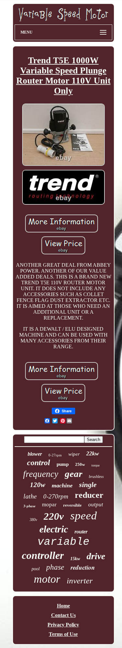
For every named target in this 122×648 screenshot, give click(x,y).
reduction (83, 567)
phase (55, 567)
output (95, 504)
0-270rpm (55, 496)
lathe (30, 496)
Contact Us (63, 615)
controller (43, 555)
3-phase (29, 506)
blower (35, 454)
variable (63, 542)
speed (83, 515)
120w (37, 485)
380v (33, 519)
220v (54, 516)
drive (96, 556)
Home (63, 605)
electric (53, 529)
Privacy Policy (63, 624)
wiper (74, 454)
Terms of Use (63, 634)
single (88, 485)
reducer (89, 495)
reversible (72, 505)
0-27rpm (55, 455)
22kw (92, 453)
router (81, 531)
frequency (40, 474)
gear (73, 473)
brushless (96, 476)
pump (63, 464)
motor (47, 579)
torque (95, 465)
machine (62, 485)
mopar (49, 504)
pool (36, 568)
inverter (80, 580)
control (38, 462)
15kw (75, 558)
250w (80, 464)
